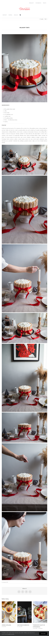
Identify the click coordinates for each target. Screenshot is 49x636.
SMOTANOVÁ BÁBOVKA (23, 625)
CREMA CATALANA (6, 625)
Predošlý (41, 19)
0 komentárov (40, 628)
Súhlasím (43, 633)
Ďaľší (45, 19)
